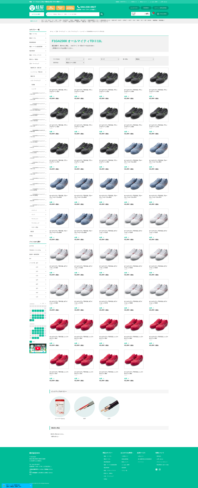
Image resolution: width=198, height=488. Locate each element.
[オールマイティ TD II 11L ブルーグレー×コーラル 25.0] (158, 147)
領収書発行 (146, 7)
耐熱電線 (161, 20)
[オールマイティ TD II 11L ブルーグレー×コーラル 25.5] (59, 183)
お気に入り (141, 456)
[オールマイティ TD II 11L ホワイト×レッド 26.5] (59, 288)
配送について (143, 1)
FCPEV (65, 21)
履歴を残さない (55, 436)
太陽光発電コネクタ (105, 20)
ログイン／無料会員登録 (160, 7)
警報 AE (84, 21)
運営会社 (159, 456)
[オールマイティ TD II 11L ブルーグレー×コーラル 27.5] (158, 183)
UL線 (89, 21)
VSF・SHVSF (147, 20)
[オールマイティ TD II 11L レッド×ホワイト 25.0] (84, 324)
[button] (17, 485)
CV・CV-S (48, 20)
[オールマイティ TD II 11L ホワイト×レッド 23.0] (133, 218)
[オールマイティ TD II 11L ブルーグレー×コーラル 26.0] (84, 183)
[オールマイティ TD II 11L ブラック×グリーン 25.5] (84, 112)
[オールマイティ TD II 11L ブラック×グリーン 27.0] (158, 112)
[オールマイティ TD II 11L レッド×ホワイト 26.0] (133, 324)
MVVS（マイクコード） (55, 21)
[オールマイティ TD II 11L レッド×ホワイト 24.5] (59, 324)
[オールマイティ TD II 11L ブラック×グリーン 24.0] (133, 77)
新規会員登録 (125, 459)
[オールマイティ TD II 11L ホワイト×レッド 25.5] (133, 253)
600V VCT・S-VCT (116, 20)
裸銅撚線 (77, 20)
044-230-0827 (88, 7)
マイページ (141, 462)
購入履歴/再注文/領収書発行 (145, 459)
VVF (56, 20)
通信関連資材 (107, 462)
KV (142, 20)
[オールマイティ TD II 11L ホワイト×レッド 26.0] (158, 253)
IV (52, 20)
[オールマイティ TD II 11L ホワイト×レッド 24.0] (59, 253)
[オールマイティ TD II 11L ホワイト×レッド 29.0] (158, 288)
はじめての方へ (134, 7)
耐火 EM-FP (72, 21)
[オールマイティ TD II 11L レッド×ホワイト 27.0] (59, 359)
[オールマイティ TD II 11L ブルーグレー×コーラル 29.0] (84, 218)
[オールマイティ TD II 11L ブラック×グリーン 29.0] (108, 147)
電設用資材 (106, 467)
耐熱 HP (78, 21)
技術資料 (124, 467)
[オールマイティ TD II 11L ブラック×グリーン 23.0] (84, 77)
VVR (60, 20)
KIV (134, 20)
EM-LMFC (83, 20)
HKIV (138, 20)
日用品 (105, 479)
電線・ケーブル (107, 456)
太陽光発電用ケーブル (93, 20)
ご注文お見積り (163, 13)
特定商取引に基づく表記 (163, 464)
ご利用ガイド (133, 1)
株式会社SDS (34, 453)
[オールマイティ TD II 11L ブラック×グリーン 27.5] (59, 147)
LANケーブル (95, 21)
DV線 (71, 20)
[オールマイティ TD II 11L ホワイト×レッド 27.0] (84, 288)
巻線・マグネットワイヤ (110, 470)
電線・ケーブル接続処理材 (110, 464)
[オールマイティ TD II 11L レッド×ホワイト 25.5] (108, 324)
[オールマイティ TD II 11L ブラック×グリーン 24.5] (158, 77)
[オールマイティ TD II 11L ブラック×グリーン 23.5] (108, 77)
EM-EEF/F (65, 20)
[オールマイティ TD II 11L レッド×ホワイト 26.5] (158, 324)
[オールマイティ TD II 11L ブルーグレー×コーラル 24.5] (133, 147)
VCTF (130, 20)
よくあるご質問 (153, 1)
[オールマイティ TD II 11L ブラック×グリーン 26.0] (108, 112)
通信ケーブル (107, 459)
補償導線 (155, 20)
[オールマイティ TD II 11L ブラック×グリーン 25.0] (59, 112)
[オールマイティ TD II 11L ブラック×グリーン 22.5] (59, 77)
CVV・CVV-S (44, 21)
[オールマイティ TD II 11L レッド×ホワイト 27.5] (84, 359)
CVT (42, 20)
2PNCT (125, 20)
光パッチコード (104, 21)
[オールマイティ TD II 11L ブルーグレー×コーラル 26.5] (108, 183)
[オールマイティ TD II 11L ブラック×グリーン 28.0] (84, 147)
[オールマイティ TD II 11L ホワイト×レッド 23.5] (158, 218)
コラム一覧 (124, 470)
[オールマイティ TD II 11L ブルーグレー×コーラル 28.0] (59, 218)
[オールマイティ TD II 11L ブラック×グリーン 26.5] (133, 112)
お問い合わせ (164, 1)
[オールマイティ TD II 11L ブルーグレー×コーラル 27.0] (133, 183)
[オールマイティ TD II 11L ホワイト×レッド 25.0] (108, 253)
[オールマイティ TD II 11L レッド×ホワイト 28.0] (108, 359)
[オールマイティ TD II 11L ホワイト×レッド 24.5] (84, 253)
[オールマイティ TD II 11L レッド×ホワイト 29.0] (133, 359)
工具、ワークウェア (109, 476)
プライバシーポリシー (162, 462)
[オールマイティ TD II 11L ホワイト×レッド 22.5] (108, 218)
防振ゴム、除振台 (108, 473)
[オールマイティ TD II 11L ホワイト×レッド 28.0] (133, 288)
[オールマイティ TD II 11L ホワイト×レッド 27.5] (108, 288)
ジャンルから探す (35, 241)
